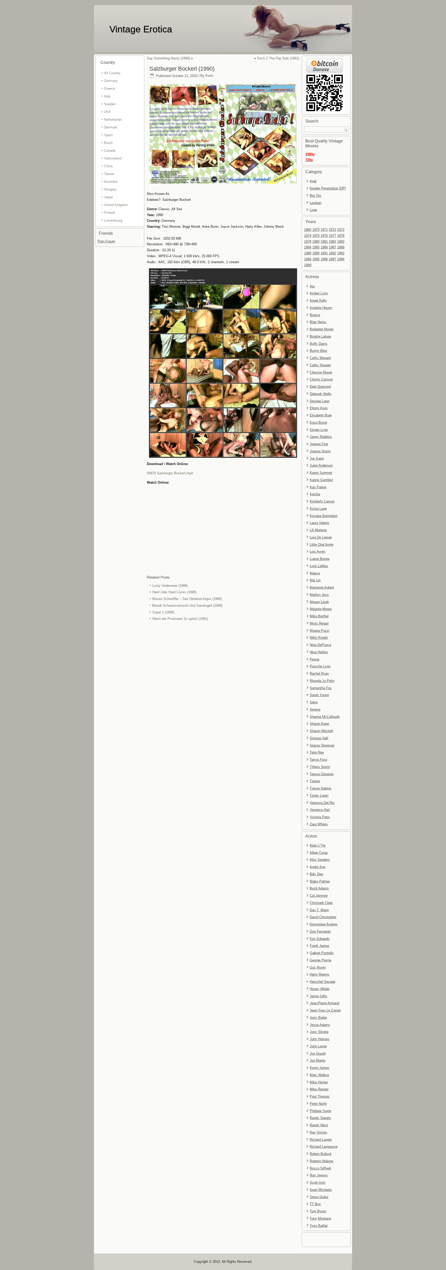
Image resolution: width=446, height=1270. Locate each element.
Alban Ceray (319, 853)
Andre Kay (317, 867)
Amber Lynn (319, 293)
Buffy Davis (318, 344)
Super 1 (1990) (163, 612)
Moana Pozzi (319, 631)
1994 (307, 259)
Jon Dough (318, 1053)
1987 (332, 247)
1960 (307, 230)
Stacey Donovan (322, 745)
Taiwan (109, 174)
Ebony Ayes (319, 408)
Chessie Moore (321, 372)
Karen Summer (321, 473)
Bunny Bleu (318, 351)
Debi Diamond (320, 387)
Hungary (110, 189)
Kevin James (319, 1068)
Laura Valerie (319, 523)
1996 (324, 259)
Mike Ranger (319, 1089)
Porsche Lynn (320, 666)
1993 (340, 253)
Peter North (318, 1104)
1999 (307, 265)
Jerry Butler (318, 1018)
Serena (315, 709)
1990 (316, 253)
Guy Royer (318, 967)
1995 (316, 259)
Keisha (315, 494)
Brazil (108, 143)
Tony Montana (320, 1218)
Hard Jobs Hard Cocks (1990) (174, 592)
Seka (313, 702)
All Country (112, 73)
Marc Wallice (319, 1075)
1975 (316, 236)
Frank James (319, 946)
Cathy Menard (320, 358)
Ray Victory (318, 1132)
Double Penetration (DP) (328, 188)
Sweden (110, 104)
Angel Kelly (318, 300)
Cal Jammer (319, 896)
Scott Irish (317, 1182)
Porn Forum (106, 241)
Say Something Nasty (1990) (168, 58)
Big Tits (315, 195)
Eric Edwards (320, 939)
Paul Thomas (320, 1096)
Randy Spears (320, 1118)
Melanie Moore (321, 609)
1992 (332, 253)
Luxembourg (113, 220)
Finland (109, 213)
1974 (307, 236)
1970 (316, 230)
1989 (307, 253)
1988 (340, 247)
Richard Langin (321, 1140)
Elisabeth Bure (321, 415)
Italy (107, 96)
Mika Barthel (319, 616)
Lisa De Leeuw (321, 537)
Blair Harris (318, 322)
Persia (314, 659)
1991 (324, 253)
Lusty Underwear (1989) (170, 586)
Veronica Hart (320, 810)
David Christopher (323, 917)
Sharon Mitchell (321, 731)
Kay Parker (318, 487)
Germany (111, 81)
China (108, 166)
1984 (307, 247)
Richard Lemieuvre (324, 1147)
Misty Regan (319, 623)
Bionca (315, 315)
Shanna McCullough (325, 717)
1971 (324, 230)
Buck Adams (319, 888)
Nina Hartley (319, 652)
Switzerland (112, 158)
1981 (324, 242)
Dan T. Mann (319, 910)
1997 (332, 259)
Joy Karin (317, 458)
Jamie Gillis (318, 996)
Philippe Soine (320, 1111)
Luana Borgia (319, 559)
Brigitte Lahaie (320, 336)
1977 (332, 236)
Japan (108, 197)
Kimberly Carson (322, 501)
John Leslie (318, 1046)
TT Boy (315, 1204)
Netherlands (113, 119)
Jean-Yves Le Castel (325, 1010)
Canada (109, 151)
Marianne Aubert (322, 587)
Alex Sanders (320, 860)
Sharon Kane (319, 724)
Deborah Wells (320, 394)
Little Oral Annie (321, 544)
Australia (110, 182)
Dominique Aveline (323, 924)
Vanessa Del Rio (322, 803)
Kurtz (209, 76)
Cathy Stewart (320, 365)
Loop (313, 210)
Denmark (110, 127)
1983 (340, 242)
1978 (340, 236)
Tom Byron (318, 1211)
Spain (108, 135)
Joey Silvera (319, 1032)
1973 (340, 230)
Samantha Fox (321, 688)
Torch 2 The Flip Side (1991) (278, 58)
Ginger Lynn (319, 430)
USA (107, 112)
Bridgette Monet (321, 329)
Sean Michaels (321, 1190)
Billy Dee (316, 874)
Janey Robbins (321, 437)
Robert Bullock (321, 1154)
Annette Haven (321, 308)
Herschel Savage (322, 982)
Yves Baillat (319, 1226)
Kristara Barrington (324, 516)
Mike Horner (319, 1082)
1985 (316, 247)
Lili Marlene (318, 530)
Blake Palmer (320, 881)
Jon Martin (317, 1060)
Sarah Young (319, 695)
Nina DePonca (320, 645)
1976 (324, 236)
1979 (307, 242)
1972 (332, 230)
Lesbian (315, 203)
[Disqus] (223, 691)
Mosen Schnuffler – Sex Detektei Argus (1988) (187, 599)
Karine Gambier (321, 480)
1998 (340, 259)
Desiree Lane (319, 401)
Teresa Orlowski (322, 774)
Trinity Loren (319, 795)
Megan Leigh (319, 602)
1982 (332, 242)
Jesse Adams (320, 1025)
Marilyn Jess (319, 595)
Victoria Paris (320, 817)
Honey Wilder (320, 989)
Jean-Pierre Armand (324, 1003)
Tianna (315, 781)
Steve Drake (319, 1197)
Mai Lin (315, 580)
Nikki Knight (319, 638)
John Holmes (319, 1039)
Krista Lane (318, 509)
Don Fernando (320, 931)
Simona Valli (319, 738)
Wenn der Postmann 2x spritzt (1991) (180, 619)
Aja (312, 286)
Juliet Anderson (321, 465)
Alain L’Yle (317, 845)
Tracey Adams (320, 788)
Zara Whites (319, 824)
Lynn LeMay (319, 566)
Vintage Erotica (140, 29)
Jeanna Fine (319, 444)
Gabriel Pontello (321, 953)
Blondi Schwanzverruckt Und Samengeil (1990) (187, 605)
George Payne (320, 960)
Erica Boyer (318, 422)
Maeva (315, 573)
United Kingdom (116, 205)
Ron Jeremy (319, 1175)
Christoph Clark (321, 903)
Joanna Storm (320, 451)
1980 (316, 242)
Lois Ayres (317, 551)
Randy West (319, 1125)
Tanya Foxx (318, 760)
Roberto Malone (321, 1161)
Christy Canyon (321, 379)
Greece (109, 88)
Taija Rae (317, 752)
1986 (324, 247)
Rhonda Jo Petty (322, 681)
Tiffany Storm (320, 767)
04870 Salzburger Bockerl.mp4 (170, 473)
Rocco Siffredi (320, 1168)
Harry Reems (319, 974)
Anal (313, 181)
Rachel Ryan (319, 673)
